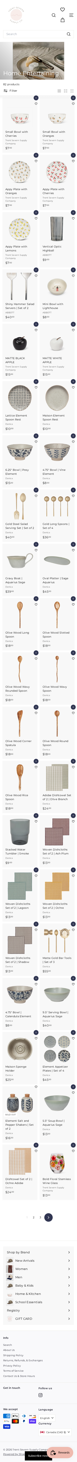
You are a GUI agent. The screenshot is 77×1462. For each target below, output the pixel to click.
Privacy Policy (12, 1365)
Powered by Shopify (15, 1454)
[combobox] (38, 34)
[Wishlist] (62, 10)
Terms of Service (13, 1370)
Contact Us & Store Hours (19, 1375)
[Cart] (62, 20)
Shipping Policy (13, 1355)
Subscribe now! (38, 1456)
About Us (9, 1349)
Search (7, 1344)
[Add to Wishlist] (36, 103)
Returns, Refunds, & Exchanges (23, 1360)
